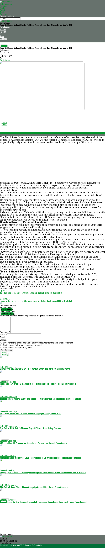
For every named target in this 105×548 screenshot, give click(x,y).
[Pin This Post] (52, 117)
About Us (3, 538)
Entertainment (6, 4)
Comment (5, 332)
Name (3, 334)
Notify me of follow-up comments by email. (22, 345)
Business (4, 14)
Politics (3, 6)
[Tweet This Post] (52, 114)
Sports (3, 10)
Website (4, 340)
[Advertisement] (52, 162)
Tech (2, 12)
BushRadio (5, 60)
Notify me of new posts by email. (18, 347)
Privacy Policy (5, 543)
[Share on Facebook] (52, 112)
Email (3, 337)
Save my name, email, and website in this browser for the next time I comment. (38, 343)
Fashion (3, 8)
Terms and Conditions (8, 540)
